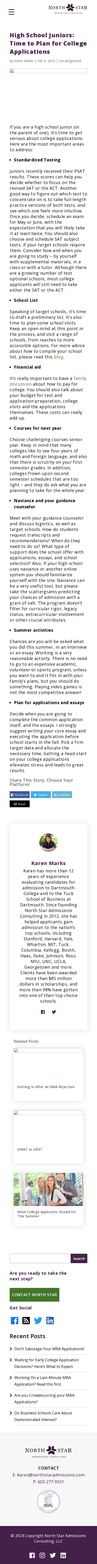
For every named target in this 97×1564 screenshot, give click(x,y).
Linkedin (64, 795)
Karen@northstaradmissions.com (51, 1475)
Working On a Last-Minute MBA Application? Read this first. (42, 1381)
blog (58, 357)
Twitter (43, 795)
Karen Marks (23, 61)
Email (21, 804)
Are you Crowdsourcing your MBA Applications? (44, 1398)
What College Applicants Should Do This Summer (46, 1213)
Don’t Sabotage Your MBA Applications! (49, 1348)
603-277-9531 (51, 1481)
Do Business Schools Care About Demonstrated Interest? (43, 1416)
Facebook (21, 795)
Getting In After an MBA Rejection (46, 1086)
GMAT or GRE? (29, 1149)
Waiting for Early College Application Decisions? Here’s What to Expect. (46, 1363)
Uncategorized (70, 61)
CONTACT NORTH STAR (34, 1294)
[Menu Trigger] (11, 11)
